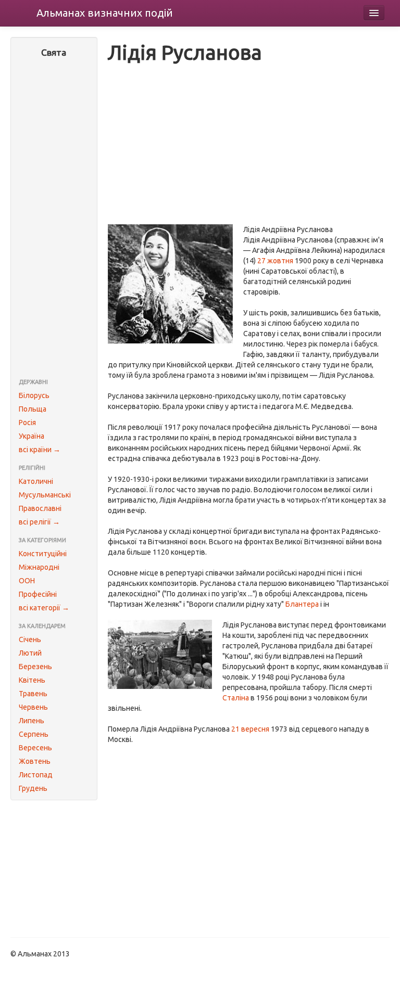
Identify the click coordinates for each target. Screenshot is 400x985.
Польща (32, 409)
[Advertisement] (54, 219)
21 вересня (250, 729)
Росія (27, 422)
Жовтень (35, 761)
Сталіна (235, 698)
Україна (31, 436)
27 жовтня (275, 261)
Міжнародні (39, 567)
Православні (40, 508)
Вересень (35, 748)
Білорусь (34, 395)
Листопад (36, 775)
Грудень (33, 788)
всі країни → (39, 449)
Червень (33, 707)
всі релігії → (39, 522)
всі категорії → (44, 608)
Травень (33, 693)
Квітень (32, 680)
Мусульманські (45, 495)
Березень (35, 666)
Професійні (38, 594)
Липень (31, 721)
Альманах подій (104, 13)
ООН (27, 581)
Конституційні (43, 553)
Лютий (30, 653)
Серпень (33, 734)
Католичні (36, 481)
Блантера (302, 604)
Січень (30, 639)
